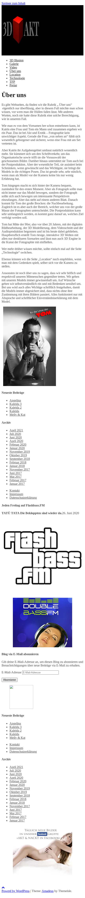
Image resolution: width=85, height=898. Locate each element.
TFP (12, 81)
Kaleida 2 (15, 407)
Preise (13, 85)
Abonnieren (9, 679)
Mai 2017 (15, 476)
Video (13, 67)
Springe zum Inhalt (13, 3)
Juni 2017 (15, 473)
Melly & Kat (17, 414)
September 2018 (19, 458)
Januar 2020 (17, 448)
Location (15, 74)
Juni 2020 (15, 437)
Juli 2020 (15, 434)
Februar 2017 (17, 480)
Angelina (15, 400)
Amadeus (48, 891)
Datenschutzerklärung (23, 497)
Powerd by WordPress (15, 891)
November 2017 (19, 469)
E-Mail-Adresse (12, 672)
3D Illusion (16, 60)
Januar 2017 (17, 483)
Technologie (17, 78)
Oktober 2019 (18, 455)
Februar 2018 (17, 462)
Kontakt (14, 490)
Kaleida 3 (15, 404)
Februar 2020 (17, 444)
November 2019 (19, 451)
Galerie (14, 64)
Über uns (15, 71)
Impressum (16, 494)
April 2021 (16, 430)
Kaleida (14, 411)
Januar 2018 (17, 466)
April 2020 (16, 441)
